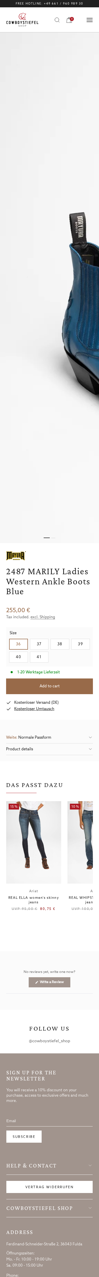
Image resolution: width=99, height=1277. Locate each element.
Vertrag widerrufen (49, 1187)
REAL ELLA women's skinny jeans (33, 900)
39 (84, 644)
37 (42, 644)
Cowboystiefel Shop (39, 1208)
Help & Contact (31, 1165)
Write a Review (54, 983)
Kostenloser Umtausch (34, 709)
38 (63, 644)
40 (22, 657)
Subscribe (24, 1137)
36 (22, 644)
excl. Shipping (42, 617)
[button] (49, 737)
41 (42, 657)
